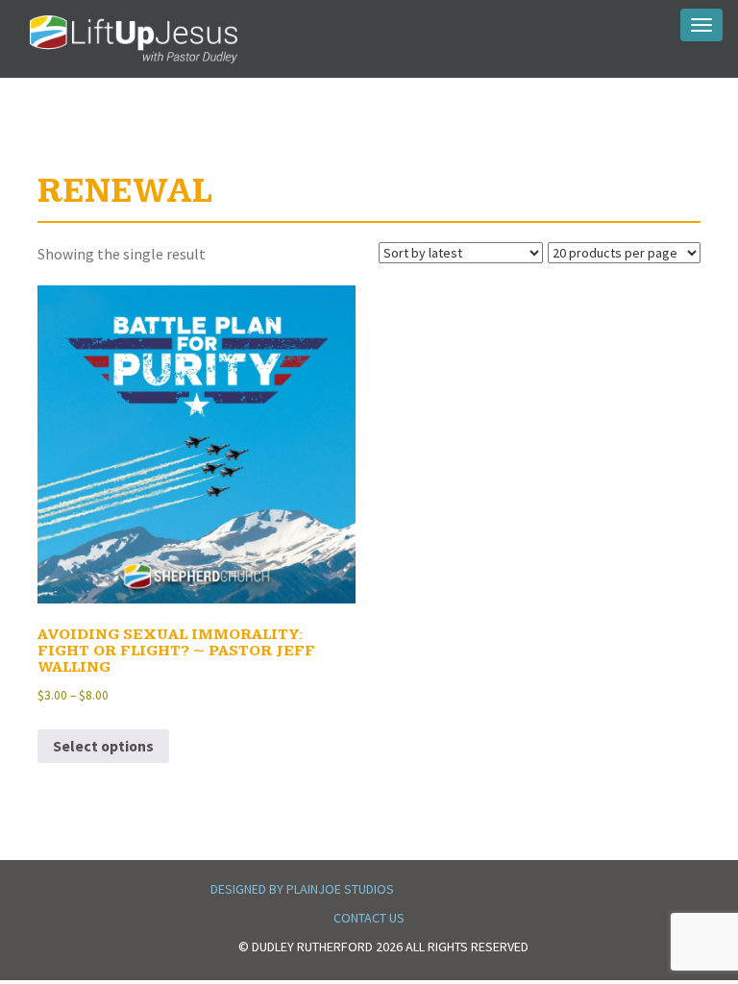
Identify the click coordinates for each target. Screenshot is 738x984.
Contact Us (369, 917)
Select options (103, 746)
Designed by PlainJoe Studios (302, 889)
